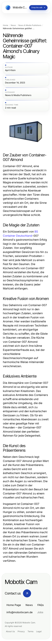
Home (5, 25)
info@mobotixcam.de (19, 612)
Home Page (13, 605)
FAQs (40, 605)
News (13, 25)
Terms (30, 631)
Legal (38, 631)
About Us (10, 631)
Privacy (21, 631)
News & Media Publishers (29, 25)
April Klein (10, 70)
